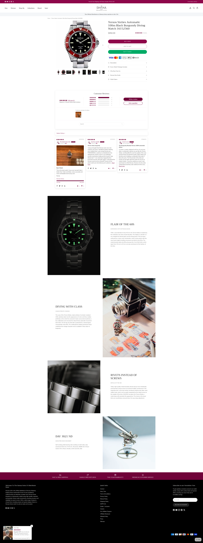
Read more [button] (122, 166)
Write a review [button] (133, 99)
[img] (60, 139)
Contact (102, 489)
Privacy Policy (104, 496)
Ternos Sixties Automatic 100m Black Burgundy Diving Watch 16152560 (66, 18)
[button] (93, 97)
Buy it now (127, 52)
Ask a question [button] (133, 103)
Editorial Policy (104, 516)
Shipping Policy (104, 501)
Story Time (103, 491)
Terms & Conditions (105, 494)
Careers (102, 509)
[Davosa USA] (101, 8)
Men (6, 8)
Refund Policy (104, 499)
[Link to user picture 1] (70, 155)
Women (13, 8)
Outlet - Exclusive (105, 506)
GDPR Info (103, 504)
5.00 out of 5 (71, 100)
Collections (31, 8)
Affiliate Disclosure (105, 514)
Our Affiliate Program (106, 511)
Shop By (21, 8)
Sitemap (102, 521)
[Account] (190, 8)
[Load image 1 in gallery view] (80, 44)
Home (49, 18)
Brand (40, 8)
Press (101, 519)
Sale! (46, 8)
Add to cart (127, 46)
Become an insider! (181, 504)
